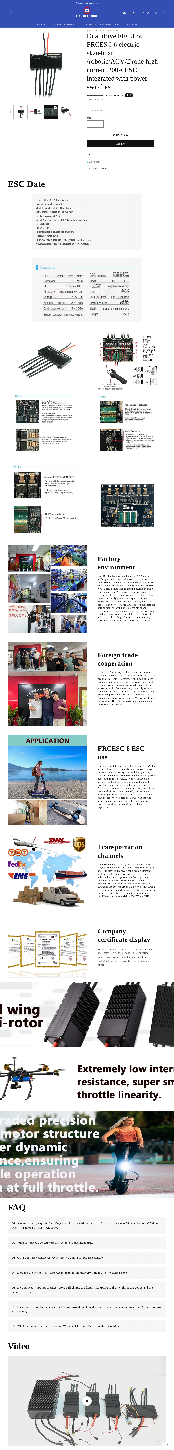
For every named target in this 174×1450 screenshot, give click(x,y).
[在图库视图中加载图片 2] (35, 112)
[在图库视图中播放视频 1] (51, 112)
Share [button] (91, 154)
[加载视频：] (87, 1401)
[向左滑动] (10, 112)
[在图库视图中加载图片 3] (66, 112)
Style (89, 105)
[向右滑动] (76, 112)
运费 (101, 99)
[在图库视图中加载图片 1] (20, 112)
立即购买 (121, 143)
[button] (11, 12)
